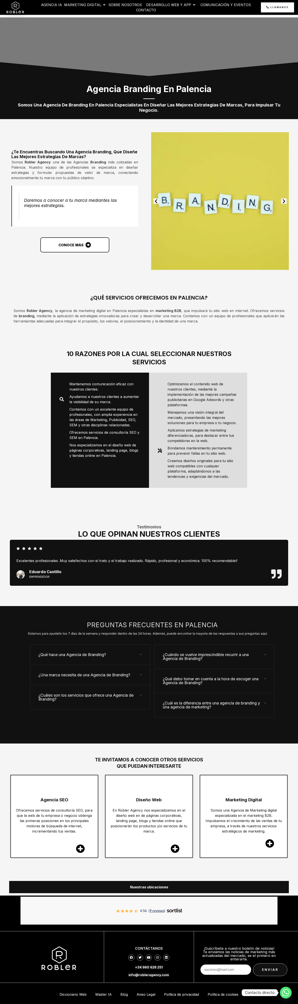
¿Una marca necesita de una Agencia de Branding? (84, 675)
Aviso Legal (146, 994)
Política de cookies (223, 994)
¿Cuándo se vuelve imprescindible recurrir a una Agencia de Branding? (206, 656)
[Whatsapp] (286, 993)
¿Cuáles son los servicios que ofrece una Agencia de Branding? (86, 697)
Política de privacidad (181, 994)
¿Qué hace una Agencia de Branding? (72, 654)
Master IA (103, 994)
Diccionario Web (73, 994)
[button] (156, 201)
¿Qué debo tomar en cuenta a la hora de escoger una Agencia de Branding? (211, 681)
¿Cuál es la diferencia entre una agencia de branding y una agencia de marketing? (211, 705)
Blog (124, 994)
